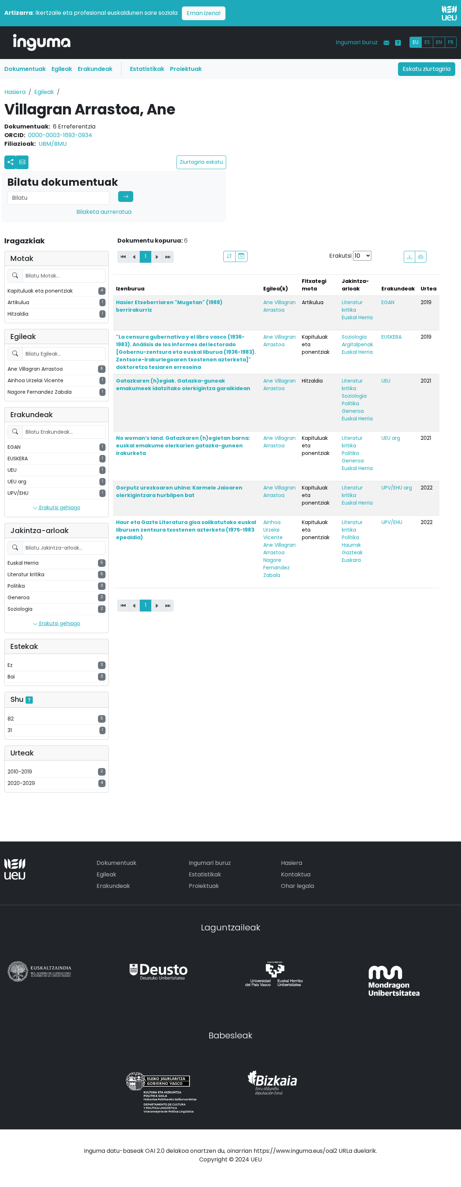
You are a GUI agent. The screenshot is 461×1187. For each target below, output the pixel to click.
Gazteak (352, 552)
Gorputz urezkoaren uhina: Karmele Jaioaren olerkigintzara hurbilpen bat (179, 491)
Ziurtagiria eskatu (201, 162)
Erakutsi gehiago (59, 507)
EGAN (387, 302)
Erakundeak (95, 69)
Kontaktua (295, 874)
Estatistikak (147, 69)
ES (427, 42)
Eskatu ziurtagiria (427, 69)
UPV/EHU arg (396, 487)
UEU (385, 380)
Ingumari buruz (357, 42)
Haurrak (351, 545)
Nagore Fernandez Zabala (276, 567)
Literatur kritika (352, 306)
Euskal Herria (357, 317)
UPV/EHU (391, 522)
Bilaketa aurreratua (103, 212)
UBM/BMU (53, 144)
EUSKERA (391, 336)
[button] (22, 162)
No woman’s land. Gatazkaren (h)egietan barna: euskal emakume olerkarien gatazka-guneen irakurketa (183, 445)
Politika (350, 403)
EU (416, 42)
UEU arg (390, 438)
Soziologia (354, 336)
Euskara (351, 560)
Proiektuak (186, 69)
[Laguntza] (398, 42)
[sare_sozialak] (10, 162)
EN (439, 42)
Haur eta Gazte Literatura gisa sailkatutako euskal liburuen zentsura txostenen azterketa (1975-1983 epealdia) (186, 530)
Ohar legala (297, 886)
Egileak (62, 69)
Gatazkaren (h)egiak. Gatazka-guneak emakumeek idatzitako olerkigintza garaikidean (183, 384)
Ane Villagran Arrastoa (279, 306)
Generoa (353, 411)
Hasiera (15, 92)
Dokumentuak (25, 69)
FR (450, 42)
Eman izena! (204, 13)
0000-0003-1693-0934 (60, 135)
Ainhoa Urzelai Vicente (273, 530)
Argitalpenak (357, 344)
